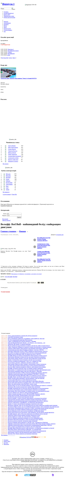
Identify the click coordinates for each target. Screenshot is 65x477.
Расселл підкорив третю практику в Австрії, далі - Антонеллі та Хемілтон (28, 422)
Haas (7, 186)
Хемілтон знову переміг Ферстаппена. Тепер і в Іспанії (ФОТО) (19, 78)
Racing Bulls (9, 182)
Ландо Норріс (12, 145)
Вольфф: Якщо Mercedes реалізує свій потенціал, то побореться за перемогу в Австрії (31, 428)
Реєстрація (5, 219)
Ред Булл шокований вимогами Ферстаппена (20, 340)
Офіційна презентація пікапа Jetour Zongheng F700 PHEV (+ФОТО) (26, 374)
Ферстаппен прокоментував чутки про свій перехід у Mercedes (25, 371)
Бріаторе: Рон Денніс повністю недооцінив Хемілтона (22, 433)
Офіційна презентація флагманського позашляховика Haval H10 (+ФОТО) (28, 401)
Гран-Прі (14, 194)
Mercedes (8, 175)
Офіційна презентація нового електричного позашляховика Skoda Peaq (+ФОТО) (30, 425)
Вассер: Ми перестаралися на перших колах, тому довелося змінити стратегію (29, 382)
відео (10, 57)
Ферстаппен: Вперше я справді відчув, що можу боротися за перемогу (27, 357)
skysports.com (59, 234)
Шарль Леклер (12, 152)
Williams (8, 181)
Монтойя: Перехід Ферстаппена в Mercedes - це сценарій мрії (24, 429)
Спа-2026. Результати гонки (15, 337)
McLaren (8, 174)
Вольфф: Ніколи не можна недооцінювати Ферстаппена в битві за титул (27, 355)
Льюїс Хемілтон (12, 154)
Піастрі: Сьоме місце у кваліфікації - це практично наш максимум (25, 402)
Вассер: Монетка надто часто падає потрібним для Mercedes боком (26, 411)
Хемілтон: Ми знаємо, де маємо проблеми (19, 344)
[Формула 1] (8, 4)
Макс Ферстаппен (13, 147)
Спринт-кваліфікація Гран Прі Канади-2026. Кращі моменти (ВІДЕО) (43, 253)
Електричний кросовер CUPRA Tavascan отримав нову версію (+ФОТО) (27, 372)
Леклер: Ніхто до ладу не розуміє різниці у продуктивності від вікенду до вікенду (30, 385)
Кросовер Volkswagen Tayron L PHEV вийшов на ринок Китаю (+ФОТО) (27, 351)
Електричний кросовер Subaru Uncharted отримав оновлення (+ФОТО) (27, 399)
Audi (7, 188)
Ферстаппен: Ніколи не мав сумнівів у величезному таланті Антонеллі (27, 364)
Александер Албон (13, 158)
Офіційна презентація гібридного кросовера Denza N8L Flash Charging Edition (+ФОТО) (31, 423)
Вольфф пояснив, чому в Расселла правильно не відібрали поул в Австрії (27, 413)
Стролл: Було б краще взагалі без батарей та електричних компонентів (27, 431)
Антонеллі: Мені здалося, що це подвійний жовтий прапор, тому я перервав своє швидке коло (33, 406)
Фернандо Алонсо (13, 161)
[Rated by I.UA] (34, 437)
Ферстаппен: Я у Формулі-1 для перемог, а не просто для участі (26, 273)
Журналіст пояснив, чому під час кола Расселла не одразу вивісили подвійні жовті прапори (32, 405)
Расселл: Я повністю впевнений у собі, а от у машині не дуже (24, 361)
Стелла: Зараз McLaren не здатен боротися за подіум (22, 379)
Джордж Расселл (12, 151)
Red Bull (8, 177)
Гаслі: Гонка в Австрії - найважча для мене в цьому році (23, 362)
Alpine (7, 189)
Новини (22, 231)
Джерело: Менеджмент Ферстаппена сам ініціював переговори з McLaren (28, 348)
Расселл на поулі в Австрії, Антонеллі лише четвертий (22, 421)
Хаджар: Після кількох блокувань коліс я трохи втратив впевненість (26, 365)
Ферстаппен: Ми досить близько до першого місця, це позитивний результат (28, 391)
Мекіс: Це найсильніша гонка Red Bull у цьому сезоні (22, 384)
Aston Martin (9, 184)
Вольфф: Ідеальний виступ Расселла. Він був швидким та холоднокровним (28, 388)
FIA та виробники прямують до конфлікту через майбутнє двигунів (26, 338)
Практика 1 (11, 49)
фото (14, 57)
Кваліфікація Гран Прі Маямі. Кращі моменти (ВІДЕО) (44, 260)
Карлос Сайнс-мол (13, 159)
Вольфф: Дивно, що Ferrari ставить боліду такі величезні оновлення (26, 377)
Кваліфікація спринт (13, 50)
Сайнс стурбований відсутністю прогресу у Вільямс (22, 341)
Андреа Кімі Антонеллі (14, 156)
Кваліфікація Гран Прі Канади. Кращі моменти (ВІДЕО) (43, 239)
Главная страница (8, 231)
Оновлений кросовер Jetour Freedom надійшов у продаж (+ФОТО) (26, 350)
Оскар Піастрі (12, 149)
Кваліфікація (11, 53)
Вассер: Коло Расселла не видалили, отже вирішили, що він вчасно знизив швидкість (31, 412)
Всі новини (8, 435)
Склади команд (7, 194)
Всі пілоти (5, 163)
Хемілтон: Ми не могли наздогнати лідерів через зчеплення (24, 387)
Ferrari (7, 179)
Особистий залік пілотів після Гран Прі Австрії (20, 396)
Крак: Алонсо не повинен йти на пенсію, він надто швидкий (24, 426)
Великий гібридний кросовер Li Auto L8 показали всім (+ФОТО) (25, 419)
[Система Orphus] (26, 283)
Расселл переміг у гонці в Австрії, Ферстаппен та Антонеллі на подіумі (27, 398)
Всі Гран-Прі (4, 57)
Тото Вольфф (8, 276)
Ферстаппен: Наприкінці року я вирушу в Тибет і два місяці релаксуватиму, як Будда (31, 408)
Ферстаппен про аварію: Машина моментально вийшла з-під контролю (27, 409)
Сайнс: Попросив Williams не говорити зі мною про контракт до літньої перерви (29, 347)
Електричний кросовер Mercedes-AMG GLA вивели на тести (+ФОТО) (27, 375)
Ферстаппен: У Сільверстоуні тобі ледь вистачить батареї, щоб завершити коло (29, 369)
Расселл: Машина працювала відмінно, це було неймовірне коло (25, 418)
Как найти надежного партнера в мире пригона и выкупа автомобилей (27, 352)
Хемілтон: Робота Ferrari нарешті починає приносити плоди (24, 415)
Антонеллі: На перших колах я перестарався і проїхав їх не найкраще (26, 389)
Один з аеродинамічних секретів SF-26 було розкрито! (22, 335)
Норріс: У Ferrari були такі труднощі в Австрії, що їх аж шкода (24, 360)
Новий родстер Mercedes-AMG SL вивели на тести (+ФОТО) (24, 354)
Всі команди (6, 192)
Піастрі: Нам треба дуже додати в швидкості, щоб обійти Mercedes (26, 381)
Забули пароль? (6, 220)
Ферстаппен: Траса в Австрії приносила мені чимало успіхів (24, 432)
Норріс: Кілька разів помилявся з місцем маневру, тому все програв (26, 378)
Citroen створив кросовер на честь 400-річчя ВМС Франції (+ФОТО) (26, 394)
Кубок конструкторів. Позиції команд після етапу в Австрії (24, 395)
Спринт (10, 52)
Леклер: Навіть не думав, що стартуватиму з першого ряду (24, 416)
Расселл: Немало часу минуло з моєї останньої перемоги (23, 392)
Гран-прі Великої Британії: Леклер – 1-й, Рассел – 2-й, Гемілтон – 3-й (26, 342)
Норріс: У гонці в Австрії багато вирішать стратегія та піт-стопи (25, 404)
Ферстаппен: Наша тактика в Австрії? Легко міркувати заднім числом (27, 358)
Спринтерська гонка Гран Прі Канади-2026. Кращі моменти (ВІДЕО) (43, 246)
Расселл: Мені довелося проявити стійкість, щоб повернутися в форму (27, 367)
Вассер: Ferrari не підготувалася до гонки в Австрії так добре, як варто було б (29, 345)
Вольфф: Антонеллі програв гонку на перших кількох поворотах (25, 368)
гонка (8, 55)
